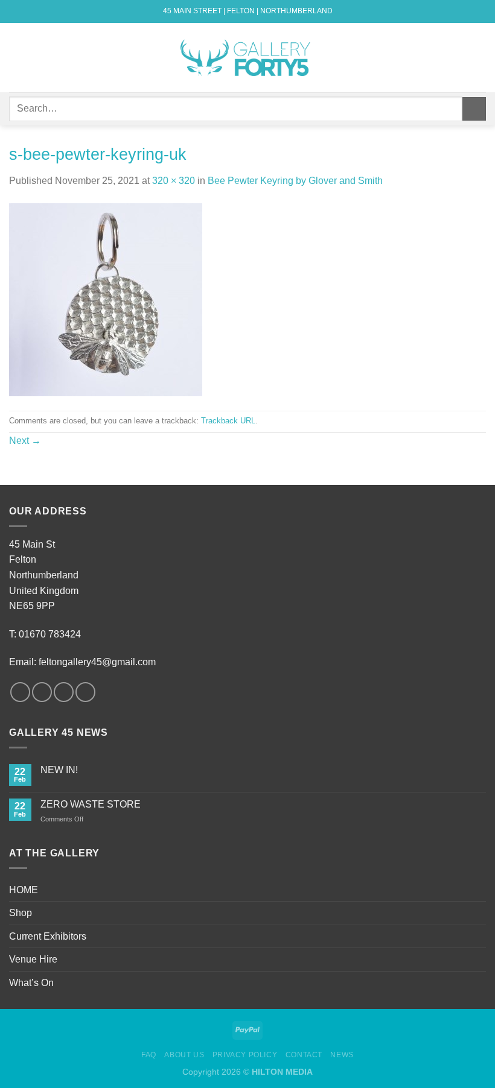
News (341, 1055)
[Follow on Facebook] (20, 692)
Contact (304, 1055)
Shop (20, 913)
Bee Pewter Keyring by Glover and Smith (295, 181)
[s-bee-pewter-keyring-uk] (105, 299)
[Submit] (474, 109)
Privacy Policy (245, 1055)
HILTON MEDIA (282, 1072)
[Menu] (16, 57)
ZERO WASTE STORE (90, 804)
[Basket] (480, 58)
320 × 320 (173, 181)
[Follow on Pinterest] (85, 692)
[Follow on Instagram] (42, 692)
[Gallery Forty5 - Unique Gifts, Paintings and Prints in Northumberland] (247, 57)
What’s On (31, 983)
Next (25, 440)
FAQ (148, 1055)
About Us (184, 1055)
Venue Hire (33, 959)
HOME (23, 890)
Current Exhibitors (47, 936)
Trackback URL (228, 420)
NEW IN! (59, 770)
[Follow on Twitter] (64, 692)
